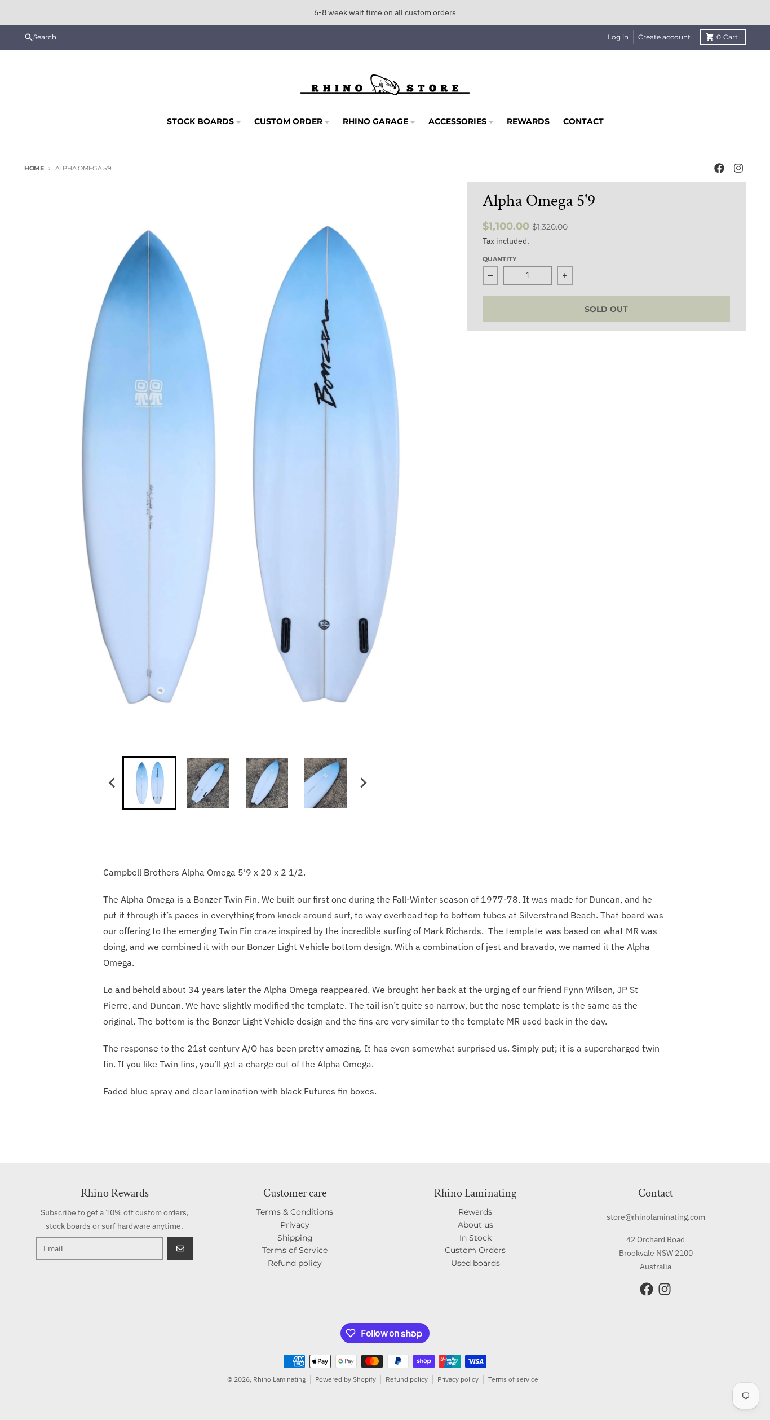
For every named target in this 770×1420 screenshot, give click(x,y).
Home (34, 168)
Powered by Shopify (345, 1379)
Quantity (499, 259)
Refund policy (407, 1379)
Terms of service (513, 1379)
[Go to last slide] (112, 783)
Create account (664, 37)
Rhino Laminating (279, 1379)
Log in (618, 37)
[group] (149, 783)
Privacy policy (458, 1379)
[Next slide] (362, 783)
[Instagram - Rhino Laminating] (738, 168)
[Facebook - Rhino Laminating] (719, 168)
